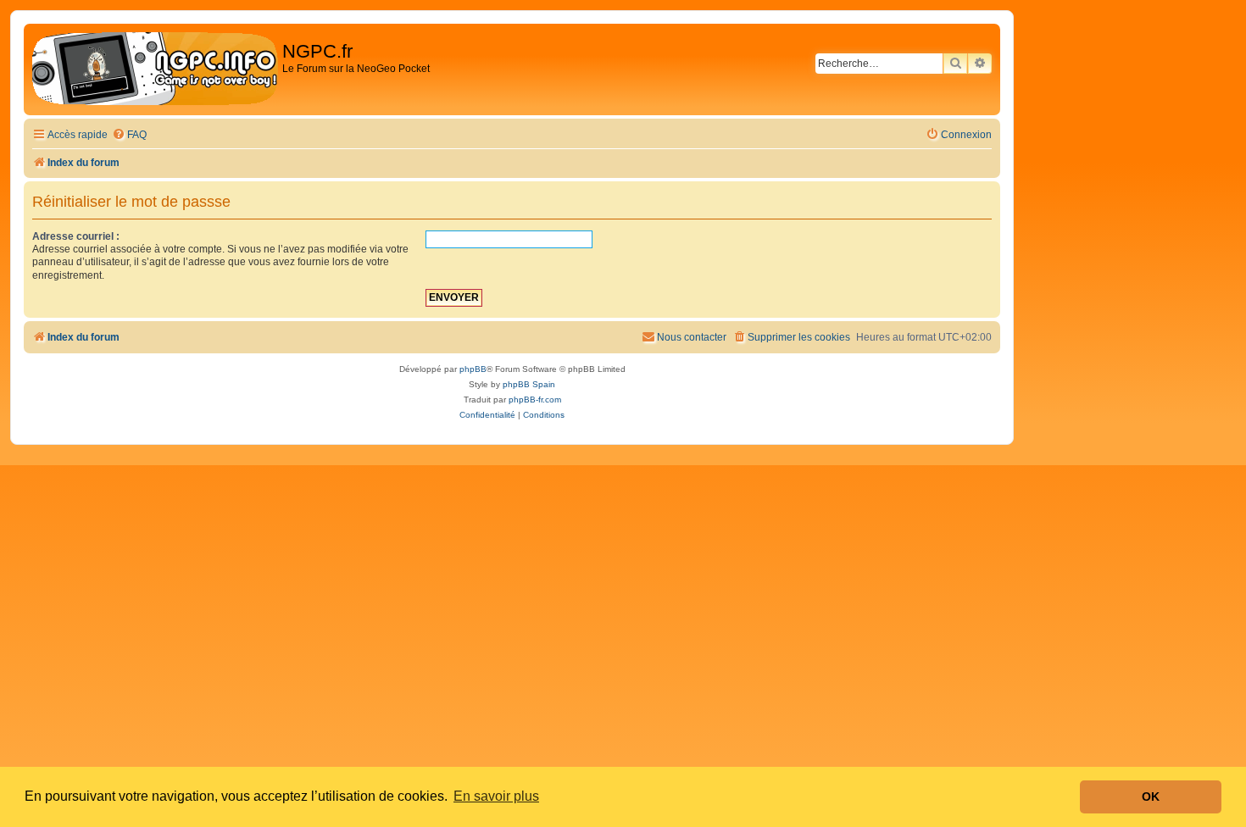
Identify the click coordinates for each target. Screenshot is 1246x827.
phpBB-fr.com (535, 399)
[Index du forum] (155, 69)
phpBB (473, 369)
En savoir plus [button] (496, 796)
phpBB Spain (529, 384)
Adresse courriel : (76, 236)
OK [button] (1151, 796)
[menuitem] (129, 135)
